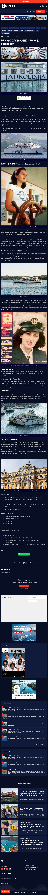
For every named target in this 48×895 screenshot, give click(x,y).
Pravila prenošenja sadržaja (30, 869)
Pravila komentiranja (5, 572)
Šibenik (38, 28)
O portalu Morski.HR (29, 863)
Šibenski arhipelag (5, 33)
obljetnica (10, 30)
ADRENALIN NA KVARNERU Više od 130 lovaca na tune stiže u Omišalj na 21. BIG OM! (32, 810)
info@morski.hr (8, 876)
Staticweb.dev (33, 892)
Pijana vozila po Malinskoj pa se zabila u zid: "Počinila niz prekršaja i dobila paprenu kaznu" (32, 826)
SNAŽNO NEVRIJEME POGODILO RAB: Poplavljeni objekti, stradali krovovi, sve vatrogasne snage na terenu (32, 793)
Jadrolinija (4, 30)
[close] (47, 1)
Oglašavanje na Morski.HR (30, 865)
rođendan (16, 30)
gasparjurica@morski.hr (12, 878)
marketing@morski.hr (9, 881)
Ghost (27, 892)
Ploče (11, 28)
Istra (37, 30)
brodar (21, 30)
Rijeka (22, 28)
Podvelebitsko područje (30, 28)
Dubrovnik (44, 28)
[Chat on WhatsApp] (24, 554)
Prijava (33, 11)
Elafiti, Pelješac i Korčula (29, 30)
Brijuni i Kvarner (5, 28)
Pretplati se (40, 11)
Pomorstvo (16, 28)
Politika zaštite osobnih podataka (31, 867)
